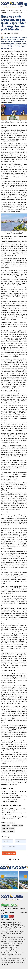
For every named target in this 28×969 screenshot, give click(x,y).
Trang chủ (3, 12)
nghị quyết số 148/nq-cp (8, 828)
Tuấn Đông (7, 33)
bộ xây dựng (11, 822)
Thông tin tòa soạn (7, 920)
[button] (25, 876)
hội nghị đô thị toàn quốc (8, 831)
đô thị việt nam (6, 825)
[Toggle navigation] (25, 4)
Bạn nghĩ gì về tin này (9, 853)
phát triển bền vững (17, 825)
